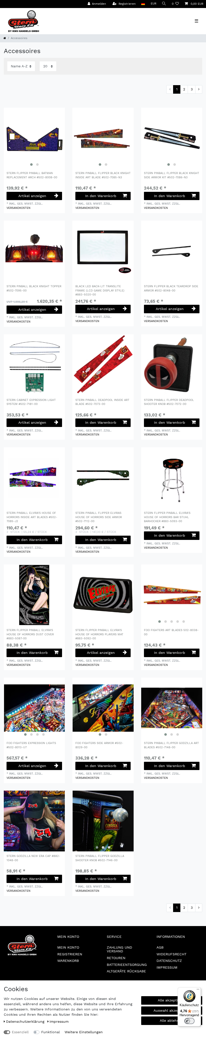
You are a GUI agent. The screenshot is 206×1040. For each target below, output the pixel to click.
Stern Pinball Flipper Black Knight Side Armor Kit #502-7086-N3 (171, 175)
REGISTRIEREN (69, 954)
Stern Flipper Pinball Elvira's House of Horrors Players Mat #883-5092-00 (99, 634)
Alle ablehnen (171, 1020)
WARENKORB (68, 961)
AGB (160, 947)
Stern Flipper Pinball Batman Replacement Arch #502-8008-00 (32, 175)
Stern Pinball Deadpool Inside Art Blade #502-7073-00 (102, 402)
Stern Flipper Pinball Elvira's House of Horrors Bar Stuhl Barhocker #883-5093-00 (167, 517)
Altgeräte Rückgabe (126, 971)
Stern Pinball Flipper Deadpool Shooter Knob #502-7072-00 (169, 402)
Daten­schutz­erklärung (26, 1021)
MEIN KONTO (68, 947)
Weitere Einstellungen (84, 1032)
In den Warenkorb (100, 196)
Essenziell (20, 1032)
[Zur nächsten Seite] (198, 89)
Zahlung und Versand (119, 949)
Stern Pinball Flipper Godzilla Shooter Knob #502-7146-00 (99, 858)
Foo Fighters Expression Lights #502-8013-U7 (31, 745)
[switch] (189, 1021)
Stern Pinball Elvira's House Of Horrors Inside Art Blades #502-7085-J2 (32, 517)
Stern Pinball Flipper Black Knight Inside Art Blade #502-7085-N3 (103, 175)
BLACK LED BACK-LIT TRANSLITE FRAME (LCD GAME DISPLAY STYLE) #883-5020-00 (99, 290)
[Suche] (164, 4)
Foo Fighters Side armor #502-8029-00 (99, 745)
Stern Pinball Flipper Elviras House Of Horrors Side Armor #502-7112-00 (98, 517)
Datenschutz (169, 961)
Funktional (50, 1032)
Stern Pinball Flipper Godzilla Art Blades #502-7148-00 (171, 745)
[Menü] (198, 990)
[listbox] (34, 138)
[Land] (143, 4)
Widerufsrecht (171, 954)
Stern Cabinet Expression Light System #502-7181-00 (31, 402)
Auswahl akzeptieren (171, 1010)
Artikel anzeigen (32, 196)
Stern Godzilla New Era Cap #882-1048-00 (33, 858)
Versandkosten (18, 208)
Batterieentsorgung (127, 965)
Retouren (116, 958)
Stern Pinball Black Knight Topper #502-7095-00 (34, 288)
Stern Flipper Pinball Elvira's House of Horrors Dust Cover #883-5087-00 (30, 634)
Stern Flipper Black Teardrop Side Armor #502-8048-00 (171, 288)
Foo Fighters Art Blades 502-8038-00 (171, 632)
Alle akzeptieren (172, 1000)
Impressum (167, 967)
